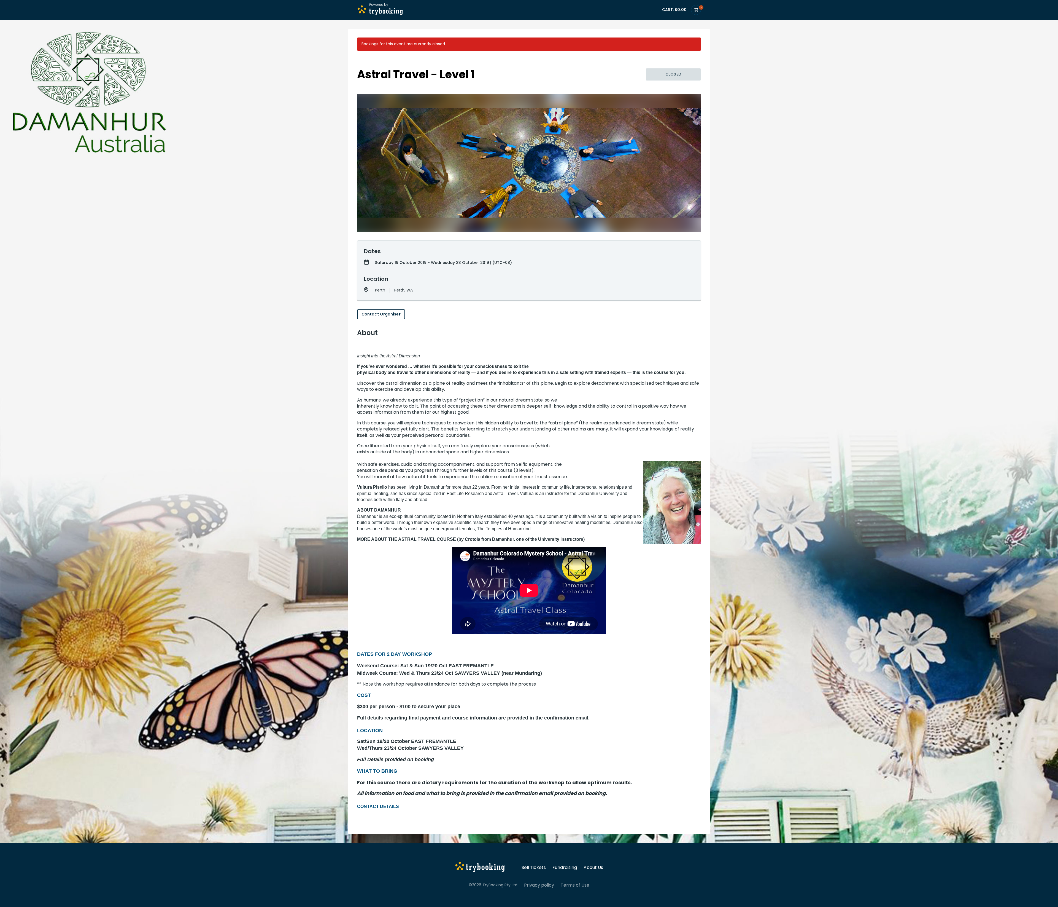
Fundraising (564, 868)
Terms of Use (575, 885)
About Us (593, 868)
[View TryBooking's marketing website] (480, 867)
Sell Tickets (534, 868)
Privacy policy (539, 885)
